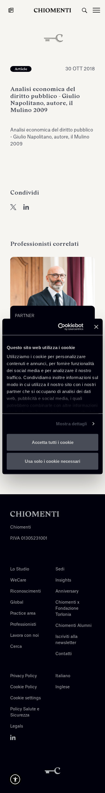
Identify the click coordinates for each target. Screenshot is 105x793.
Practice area (23, 613)
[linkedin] (26, 206)
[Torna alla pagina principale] (52, 10)
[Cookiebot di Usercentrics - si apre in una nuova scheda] (61, 327)
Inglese (62, 687)
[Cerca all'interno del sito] (85, 10)
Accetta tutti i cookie (53, 442)
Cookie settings (25, 698)
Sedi (59, 569)
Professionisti (23, 625)
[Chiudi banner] (96, 327)
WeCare (18, 580)
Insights (63, 580)
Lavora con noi (24, 636)
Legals (16, 726)
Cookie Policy (23, 687)
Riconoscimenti (25, 591)
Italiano (62, 676)
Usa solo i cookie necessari (52, 461)
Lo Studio (19, 569)
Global (16, 602)
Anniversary (66, 591)
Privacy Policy (23, 676)
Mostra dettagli (71, 423)
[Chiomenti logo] (34, 513)
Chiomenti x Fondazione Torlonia (67, 608)
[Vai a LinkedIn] (13, 737)
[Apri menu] (99, 10)
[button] (15, 779)
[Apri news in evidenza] (11, 10)
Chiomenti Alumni (73, 626)
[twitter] (13, 206)
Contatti (63, 654)
